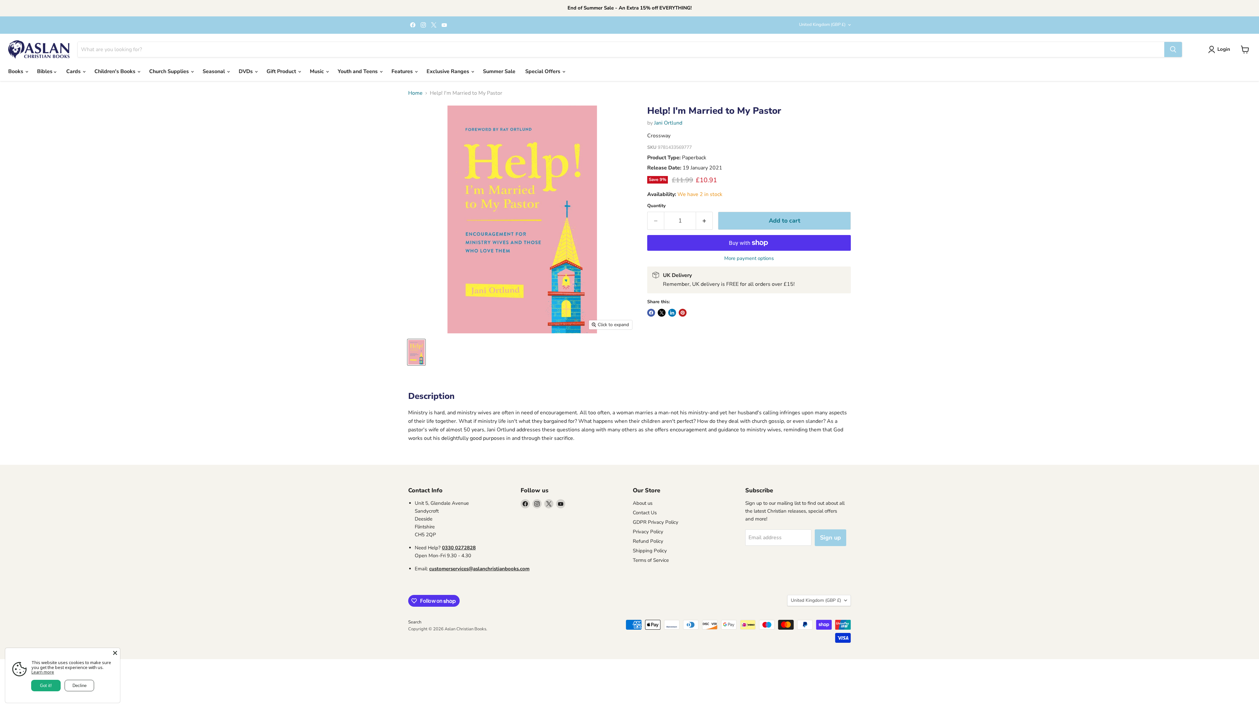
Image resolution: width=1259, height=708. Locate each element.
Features (402, 71)
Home (415, 93)
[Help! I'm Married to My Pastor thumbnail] (416, 352)
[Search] (1173, 49)
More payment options (749, 258)
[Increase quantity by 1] (704, 221)
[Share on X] (662, 313)
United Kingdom (822, 25)
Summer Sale (499, 71)
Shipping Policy (650, 550)
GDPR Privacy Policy (655, 522)
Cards (74, 71)
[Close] (115, 653)
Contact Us (645, 512)
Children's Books (115, 71)
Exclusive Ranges (448, 71)
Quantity (656, 205)
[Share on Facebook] (651, 313)
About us (642, 503)
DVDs (246, 71)
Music (317, 71)
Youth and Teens (358, 71)
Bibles (45, 71)
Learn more (42, 672)
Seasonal (214, 71)
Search (414, 622)
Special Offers (543, 71)
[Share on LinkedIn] (672, 313)
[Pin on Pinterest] (683, 313)
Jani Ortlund (668, 123)
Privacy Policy (648, 531)
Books (16, 71)
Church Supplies (169, 71)
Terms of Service (651, 560)
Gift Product (282, 71)
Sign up (830, 537)
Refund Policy (648, 541)
